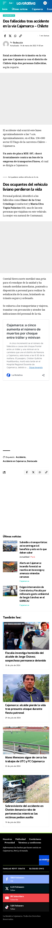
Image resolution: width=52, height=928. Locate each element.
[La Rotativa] (26, 3)
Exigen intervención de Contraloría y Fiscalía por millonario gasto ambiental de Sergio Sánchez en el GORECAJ (34, 594)
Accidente (21, 457)
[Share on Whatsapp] (15, 36)
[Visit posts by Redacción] (6, 44)
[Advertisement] (26, 99)
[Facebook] (26, 879)
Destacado (32, 461)
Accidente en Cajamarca (14, 461)
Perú (33, 557)
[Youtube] (26, 898)
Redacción (18, 42)
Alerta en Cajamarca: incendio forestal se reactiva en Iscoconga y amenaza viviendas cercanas (31, 570)
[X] (26, 888)
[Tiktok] (26, 907)
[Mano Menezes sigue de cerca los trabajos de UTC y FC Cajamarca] (26, 740)
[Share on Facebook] (5, 36)
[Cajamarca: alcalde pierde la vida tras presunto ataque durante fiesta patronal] (26, 688)
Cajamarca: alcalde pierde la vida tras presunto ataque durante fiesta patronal (25, 709)
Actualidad (24, 557)
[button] (5, 3)
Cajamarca (9, 15)
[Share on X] (10, 36)
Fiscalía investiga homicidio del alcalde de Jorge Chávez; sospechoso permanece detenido (25, 656)
